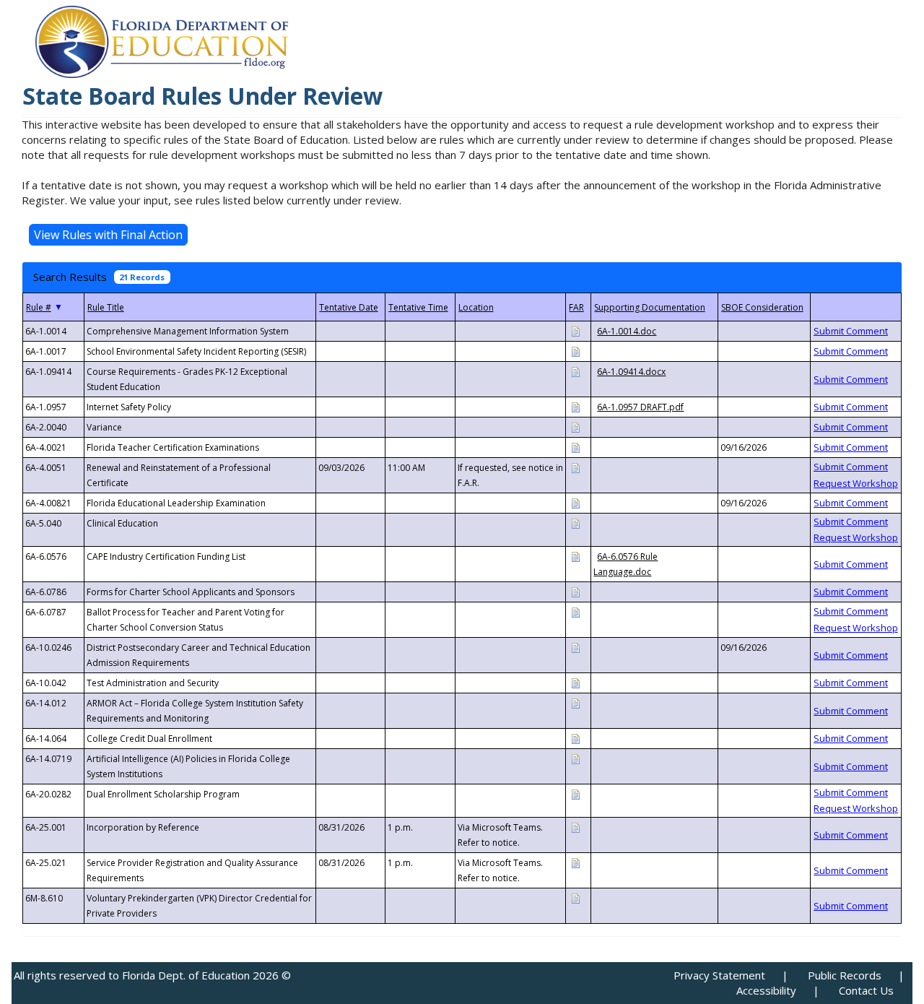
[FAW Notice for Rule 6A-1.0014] (575, 330)
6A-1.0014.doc (626, 331)
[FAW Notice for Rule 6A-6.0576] (575, 556)
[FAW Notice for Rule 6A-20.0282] (575, 793)
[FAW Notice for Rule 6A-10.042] (575, 682)
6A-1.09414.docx (631, 371)
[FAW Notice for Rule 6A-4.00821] (575, 502)
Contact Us (866, 990)
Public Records (844, 975)
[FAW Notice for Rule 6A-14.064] (575, 738)
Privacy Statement (719, 975)
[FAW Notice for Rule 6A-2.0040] (575, 426)
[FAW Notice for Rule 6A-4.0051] (575, 467)
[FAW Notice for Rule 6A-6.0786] (575, 591)
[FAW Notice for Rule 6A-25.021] (575, 862)
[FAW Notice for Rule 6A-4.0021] (575, 447)
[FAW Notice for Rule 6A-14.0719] (575, 758)
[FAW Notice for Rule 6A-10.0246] (575, 647)
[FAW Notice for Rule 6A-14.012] (575, 702)
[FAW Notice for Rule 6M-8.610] (575, 897)
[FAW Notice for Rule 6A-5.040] (575, 522)
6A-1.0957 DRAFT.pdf (640, 407)
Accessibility (766, 990)
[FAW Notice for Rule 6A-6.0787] (575, 611)
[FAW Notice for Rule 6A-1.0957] (575, 406)
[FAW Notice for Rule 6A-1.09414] (575, 371)
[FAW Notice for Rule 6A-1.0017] (575, 351)
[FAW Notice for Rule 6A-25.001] (575, 827)
